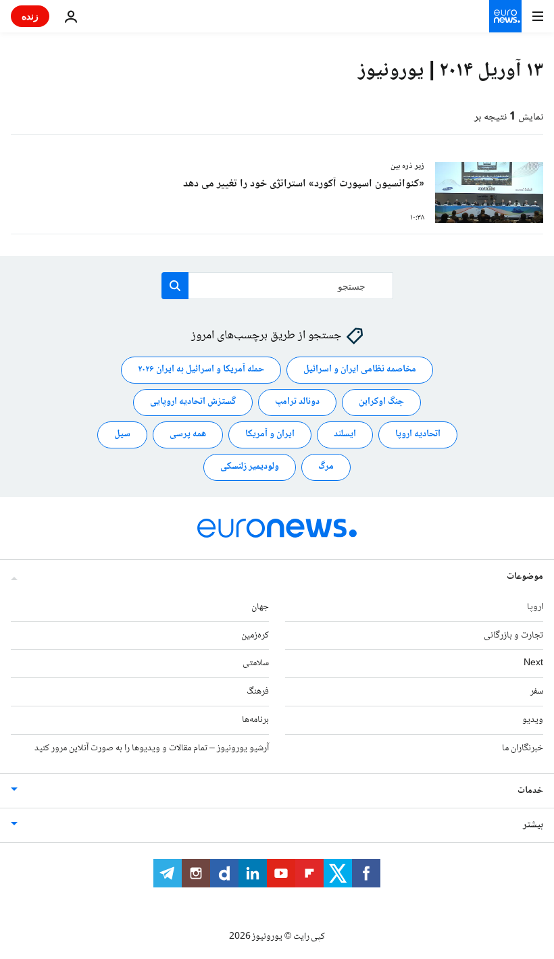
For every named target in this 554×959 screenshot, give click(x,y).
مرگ (326, 467)
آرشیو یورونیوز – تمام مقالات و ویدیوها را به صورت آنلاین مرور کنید (151, 748)
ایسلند (345, 435)
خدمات (530, 791)
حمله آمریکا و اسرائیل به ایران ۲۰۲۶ (201, 370)
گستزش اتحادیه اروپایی (193, 402)
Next (533, 664)
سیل (122, 435)
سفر (536, 691)
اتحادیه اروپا (417, 435)
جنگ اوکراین (381, 402)
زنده (30, 16)
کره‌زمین (255, 635)
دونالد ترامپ (297, 402)
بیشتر (533, 825)
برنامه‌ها (255, 720)
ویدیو (532, 720)
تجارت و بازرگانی (513, 635)
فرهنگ (258, 691)
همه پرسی (188, 435)
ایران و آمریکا (270, 435)
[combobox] (277, 285)
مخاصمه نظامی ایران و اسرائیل (359, 370)
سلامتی (256, 664)
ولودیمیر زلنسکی (249, 467)
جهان (260, 607)
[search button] (174, 285)
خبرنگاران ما (522, 748)
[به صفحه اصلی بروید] (505, 16)
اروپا (535, 607)
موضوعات (525, 577)
